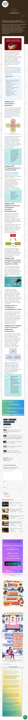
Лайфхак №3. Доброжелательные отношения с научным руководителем (12, 85)
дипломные (7, 284)
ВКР (22, 414)
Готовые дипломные (7, 414)
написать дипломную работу (10, 69)
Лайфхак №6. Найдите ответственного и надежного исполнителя (11, 94)
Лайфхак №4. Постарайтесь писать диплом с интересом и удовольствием (12, 88)
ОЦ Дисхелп (12, 363)
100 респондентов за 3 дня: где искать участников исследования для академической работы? (11, 707)
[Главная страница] (5, 4)
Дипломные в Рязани (16, 414)
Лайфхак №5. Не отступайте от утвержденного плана (11, 92)
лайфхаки (5, 419)
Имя (4, 481)
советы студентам (7, 424)
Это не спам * (8, 496)
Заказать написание (7, 664)
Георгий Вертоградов (7, 670)
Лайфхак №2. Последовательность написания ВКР (12, 82)
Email (4, 487)
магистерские (16, 284)
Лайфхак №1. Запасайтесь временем (12, 80)
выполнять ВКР (8, 140)
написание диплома (12, 419)
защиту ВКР (7, 113)
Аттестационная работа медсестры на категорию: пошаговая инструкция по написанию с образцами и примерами (11, 672)
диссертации (7, 286)
